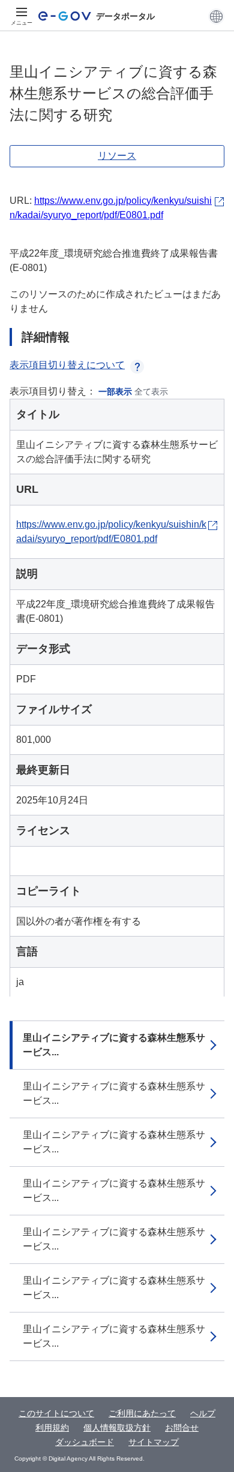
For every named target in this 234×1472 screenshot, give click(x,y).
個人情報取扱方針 (117, 1427)
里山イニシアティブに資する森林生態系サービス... (114, 1044)
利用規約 (52, 1427)
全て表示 (151, 391)
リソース (117, 155)
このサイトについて (56, 1413)
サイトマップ (153, 1442)
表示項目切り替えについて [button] (67, 365)
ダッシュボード (84, 1442)
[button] (216, 16)
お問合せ (182, 1427)
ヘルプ (202, 1413)
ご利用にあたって (142, 1413)
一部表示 (115, 391)
